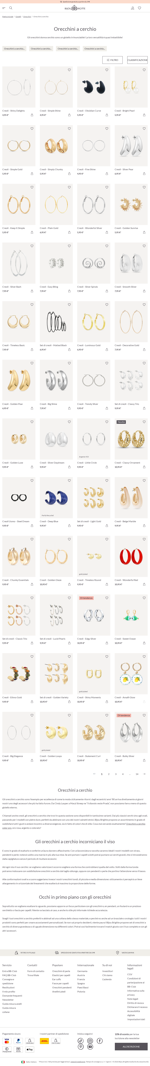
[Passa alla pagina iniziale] (75, 7)
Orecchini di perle (61, 971)
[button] (132, 8)
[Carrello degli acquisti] (146, 8)
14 (137, 774)
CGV (129, 974)
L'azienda (106, 979)
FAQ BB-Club (9, 975)
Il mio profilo (8, 991)
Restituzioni (8, 987)
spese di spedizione (78, 1062)
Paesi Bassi (82, 987)
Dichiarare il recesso (137, 1007)
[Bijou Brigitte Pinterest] (80, 1047)
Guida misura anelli (12, 1003)
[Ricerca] (10, 8)
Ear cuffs (56, 979)
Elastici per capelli (61, 975)
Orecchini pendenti (62, 987)
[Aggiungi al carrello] (31, 114)
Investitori (107, 971)
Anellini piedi (58, 991)
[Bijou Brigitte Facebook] (99, 1041)
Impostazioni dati (136, 1019)
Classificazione (138, 60)
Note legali (132, 998)
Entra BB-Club (9, 971)
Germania (82, 971)
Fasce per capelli (60, 983)
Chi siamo (107, 975)
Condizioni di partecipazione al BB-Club (135, 982)
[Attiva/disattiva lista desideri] (31, 69)
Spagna (81, 983)
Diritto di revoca (135, 1002)
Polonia (81, 991)
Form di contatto (35, 971)
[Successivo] (144, 774)
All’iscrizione (131, 1046)
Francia (81, 979)
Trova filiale (33, 975)
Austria (81, 975)
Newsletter (8, 999)
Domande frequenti (12, 995)
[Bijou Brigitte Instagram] (90, 1041)
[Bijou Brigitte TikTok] (80, 1041)
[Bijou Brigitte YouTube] (90, 1047)
